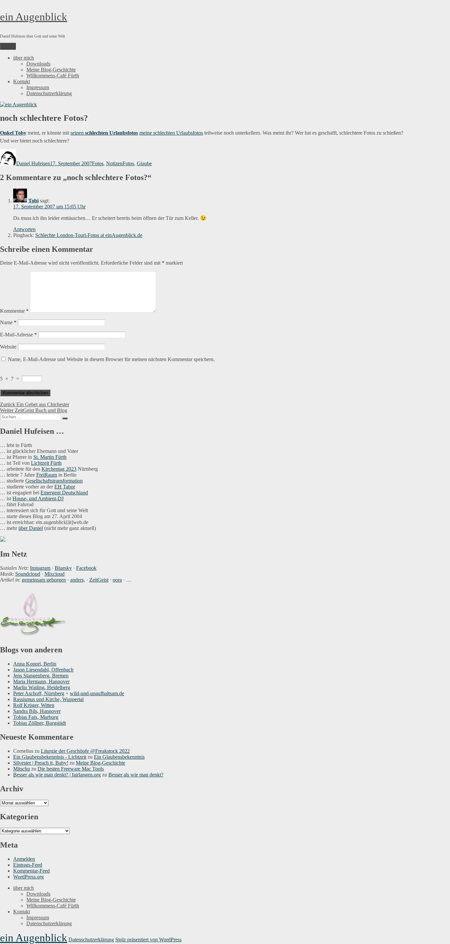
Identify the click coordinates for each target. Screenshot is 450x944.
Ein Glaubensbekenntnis (119, 757)
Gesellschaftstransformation (54, 481)
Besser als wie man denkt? (135, 774)
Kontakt (21, 81)
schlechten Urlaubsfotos (111, 133)
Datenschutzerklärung (49, 93)
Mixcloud (54, 574)
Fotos (97, 163)
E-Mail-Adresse (18, 334)
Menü (8, 46)
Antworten (24, 229)
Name (8, 322)
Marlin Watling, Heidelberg (41, 687)
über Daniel (30, 528)
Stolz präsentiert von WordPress (148, 939)
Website (8, 347)
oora (117, 580)
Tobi (33, 200)
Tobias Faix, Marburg (35, 717)
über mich (23, 58)
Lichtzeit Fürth (46, 463)
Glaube (144, 163)
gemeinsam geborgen (44, 580)
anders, (77, 580)
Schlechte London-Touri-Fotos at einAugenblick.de (88, 235)
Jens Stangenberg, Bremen (41, 675)
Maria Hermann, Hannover (41, 681)
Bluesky (63, 568)
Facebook (86, 568)
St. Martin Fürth (50, 457)
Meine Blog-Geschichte (51, 69)
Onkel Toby (13, 133)
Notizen (114, 163)
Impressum (37, 87)
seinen (77, 133)
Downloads (38, 63)
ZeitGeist (98, 580)
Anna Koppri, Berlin (34, 664)
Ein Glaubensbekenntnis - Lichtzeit (49, 757)
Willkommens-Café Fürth (52, 75)
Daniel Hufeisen (33, 163)
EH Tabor (64, 486)
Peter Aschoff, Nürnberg (38, 693)
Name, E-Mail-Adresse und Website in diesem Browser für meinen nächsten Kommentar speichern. (111, 359)
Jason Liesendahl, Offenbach (43, 669)
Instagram (40, 568)
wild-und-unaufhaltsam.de (97, 693)
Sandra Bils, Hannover (37, 711)
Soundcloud (27, 574)
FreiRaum (46, 475)
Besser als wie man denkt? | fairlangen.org (57, 774)
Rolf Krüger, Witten (33, 705)
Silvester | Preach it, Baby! (40, 763)
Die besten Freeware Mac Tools (71, 769)
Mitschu (21, 769)
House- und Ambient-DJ (38, 498)
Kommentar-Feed (31, 871)
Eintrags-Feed (27, 865)
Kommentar (14, 311)
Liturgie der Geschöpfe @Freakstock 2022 (85, 751)
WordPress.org (28, 876)
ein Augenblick (33, 17)
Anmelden (24, 859)
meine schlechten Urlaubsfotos (171, 133)
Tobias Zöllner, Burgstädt (39, 723)
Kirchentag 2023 (59, 469)
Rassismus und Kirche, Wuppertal (48, 699)
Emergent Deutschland (64, 492)
